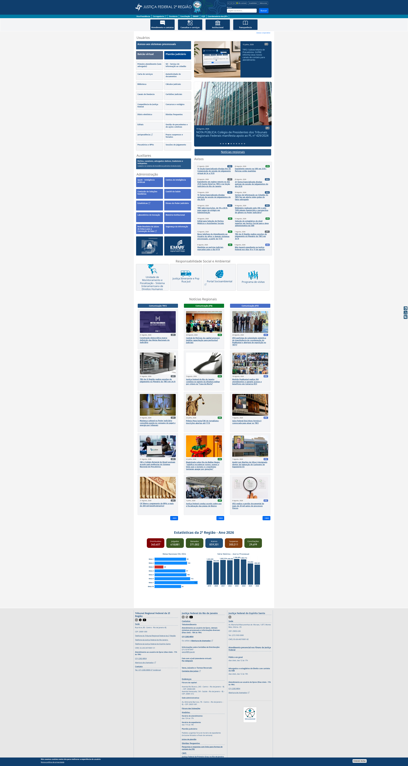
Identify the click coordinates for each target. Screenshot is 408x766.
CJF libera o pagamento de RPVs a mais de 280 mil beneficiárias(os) (157, 504)
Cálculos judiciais (173, 84)
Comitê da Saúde (173, 191)
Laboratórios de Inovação (148, 215)
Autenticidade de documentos (173, 75)
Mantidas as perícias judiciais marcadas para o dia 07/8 (210, 248)
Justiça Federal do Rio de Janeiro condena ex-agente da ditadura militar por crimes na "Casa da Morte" (203, 381)
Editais (140, 124)
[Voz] (405, 313)
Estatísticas (142, 203)
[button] (199, 60)
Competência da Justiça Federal (147, 105)
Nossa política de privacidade (52, 762)
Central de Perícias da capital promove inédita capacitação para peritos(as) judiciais (203, 340)
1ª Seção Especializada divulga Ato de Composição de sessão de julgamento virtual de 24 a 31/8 (214, 171)
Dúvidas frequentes (174, 114)
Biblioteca (141, 84)
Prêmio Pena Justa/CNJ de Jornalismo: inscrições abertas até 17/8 (202, 422)
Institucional (217, 27)
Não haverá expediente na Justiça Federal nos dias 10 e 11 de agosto (250, 248)
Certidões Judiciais (174, 94)
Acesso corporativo (263, 33)
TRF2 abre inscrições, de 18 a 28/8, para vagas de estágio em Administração (212, 210)
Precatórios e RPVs (145, 145)
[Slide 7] (236, 143)
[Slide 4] (228, 143)
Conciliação (185, 16)
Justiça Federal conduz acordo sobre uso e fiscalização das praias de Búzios (204, 505)
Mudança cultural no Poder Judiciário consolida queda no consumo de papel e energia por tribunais (157, 423)
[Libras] (405, 308)
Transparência (245, 27)
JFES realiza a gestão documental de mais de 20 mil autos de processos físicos (248, 506)
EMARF (196, 16)
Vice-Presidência (143, 16)
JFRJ (267, 166)
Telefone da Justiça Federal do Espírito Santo (153, 644)
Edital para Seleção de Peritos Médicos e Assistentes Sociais (210, 222)
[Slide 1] (220, 143)
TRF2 (229, 166)
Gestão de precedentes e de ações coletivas (177, 125)
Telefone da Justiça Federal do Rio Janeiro (151, 640)
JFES (267, 245)
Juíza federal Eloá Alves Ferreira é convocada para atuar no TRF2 (246, 422)
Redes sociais (263, 3)
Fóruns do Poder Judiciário (177, 203)
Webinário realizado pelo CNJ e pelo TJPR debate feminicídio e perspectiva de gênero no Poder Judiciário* (251, 210)
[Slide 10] (244, 143)
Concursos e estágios (175, 104)
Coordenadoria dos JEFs (218, 16)
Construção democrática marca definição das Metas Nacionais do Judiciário (155, 340)
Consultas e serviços (190, 27)
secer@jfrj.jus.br (188, 652)
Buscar (229, 7)
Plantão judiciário (176, 54)
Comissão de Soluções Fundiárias (147, 192)
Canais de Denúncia (145, 94)
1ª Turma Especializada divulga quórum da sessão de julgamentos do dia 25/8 (214, 197)
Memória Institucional (175, 215)
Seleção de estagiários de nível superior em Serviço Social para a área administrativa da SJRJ (252, 223)
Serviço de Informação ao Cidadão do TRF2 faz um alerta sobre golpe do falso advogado (251, 197)
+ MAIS (174, 518)
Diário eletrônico (144, 114)
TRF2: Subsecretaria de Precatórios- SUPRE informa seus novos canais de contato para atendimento (254, 54)
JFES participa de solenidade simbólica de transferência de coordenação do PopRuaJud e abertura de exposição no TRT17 (249, 341)
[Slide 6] (233, 143)
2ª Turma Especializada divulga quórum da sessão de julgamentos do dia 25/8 (251, 184)
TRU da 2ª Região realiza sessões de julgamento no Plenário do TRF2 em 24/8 (251, 236)
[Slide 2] (223, 143)
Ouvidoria (173, 16)
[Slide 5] (231, 143)
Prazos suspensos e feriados (174, 135)
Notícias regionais (233, 152)
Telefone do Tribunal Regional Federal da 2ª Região (155, 636)
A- (228, 3)
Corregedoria (158, 16)
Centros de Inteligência (176, 180)
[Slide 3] (226, 143)
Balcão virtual (145, 54)
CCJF (203, 16)
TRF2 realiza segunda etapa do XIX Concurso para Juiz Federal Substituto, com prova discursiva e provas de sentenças (232, 135)
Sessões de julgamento (176, 145)
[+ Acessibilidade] (405, 317)
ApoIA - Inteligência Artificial (146, 181)
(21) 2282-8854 (141, 658)
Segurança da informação (177, 226)
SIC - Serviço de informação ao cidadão (176, 65)
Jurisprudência (143, 134)
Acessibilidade (253, 3)
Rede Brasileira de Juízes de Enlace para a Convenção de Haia (148, 228)
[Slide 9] (241, 143)
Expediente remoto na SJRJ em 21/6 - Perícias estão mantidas (251, 170)
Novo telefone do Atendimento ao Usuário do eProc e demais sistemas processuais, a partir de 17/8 (213, 236)
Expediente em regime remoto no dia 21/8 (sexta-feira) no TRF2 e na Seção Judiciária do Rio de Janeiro (213, 184)
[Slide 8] (239, 143)
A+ (234, 3)
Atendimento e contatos (162, 27)
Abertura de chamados (144, 662)
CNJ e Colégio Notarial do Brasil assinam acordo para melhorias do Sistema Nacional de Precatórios (157, 464)
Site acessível (250, 719)
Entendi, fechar (359, 761)
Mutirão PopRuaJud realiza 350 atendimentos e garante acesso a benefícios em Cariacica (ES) (247, 381)
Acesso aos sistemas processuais (156, 44)
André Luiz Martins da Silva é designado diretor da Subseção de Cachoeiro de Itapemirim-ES (249, 464)
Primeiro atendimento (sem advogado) (149, 65)
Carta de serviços (145, 74)
